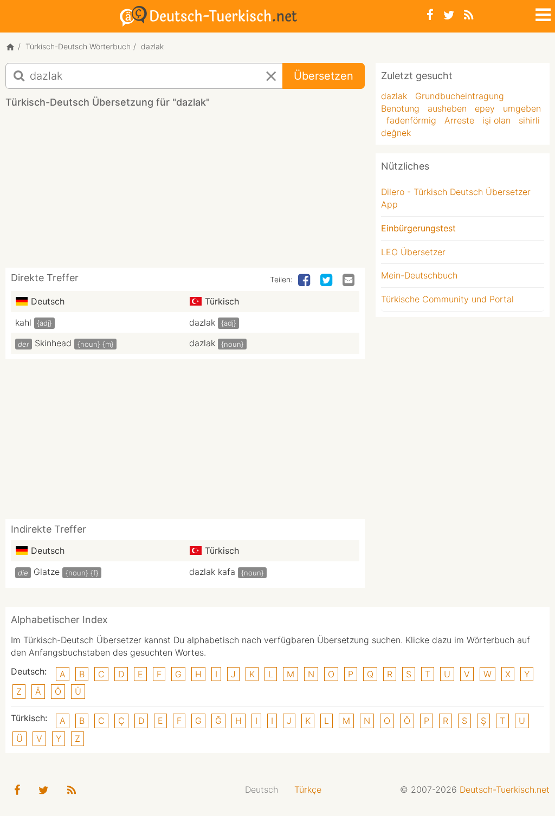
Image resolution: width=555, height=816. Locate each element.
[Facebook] (430, 15)
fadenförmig (411, 120)
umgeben (522, 108)
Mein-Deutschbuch (419, 275)
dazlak (202, 322)
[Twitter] (448, 15)
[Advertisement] (202, 192)
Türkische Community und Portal (447, 299)
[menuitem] (261, 789)
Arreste (459, 120)
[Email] (349, 280)
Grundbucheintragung (459, 95)
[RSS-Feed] (468, 15)
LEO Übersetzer (413, 252)
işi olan (496, 120)
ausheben (447, 108)
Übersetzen (323, 75)
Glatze (47, 571)
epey (485, 108)
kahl (23, 322)
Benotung (400, 108)
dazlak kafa (212, 571)
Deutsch (261, 789)
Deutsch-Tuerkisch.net (505, 789)
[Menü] (542, 13)
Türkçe (307, 789)
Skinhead (53, 343)
